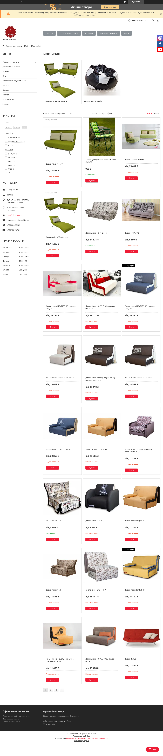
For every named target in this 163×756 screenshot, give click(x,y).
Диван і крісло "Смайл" (135, 159)
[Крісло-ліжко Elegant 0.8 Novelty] (62, 355)
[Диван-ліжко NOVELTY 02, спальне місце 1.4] (102, 283)
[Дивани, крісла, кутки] (62, 79)
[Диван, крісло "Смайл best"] (62, 214)
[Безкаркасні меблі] (102, 79)
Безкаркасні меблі (93, 101)
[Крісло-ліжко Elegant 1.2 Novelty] (141, 355)
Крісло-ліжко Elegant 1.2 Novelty (138, 377)
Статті (5, 76)
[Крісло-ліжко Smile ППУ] (102, 567)
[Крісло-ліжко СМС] (62, 498)
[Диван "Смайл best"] (62, 141)
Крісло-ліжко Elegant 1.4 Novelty (59, 449)
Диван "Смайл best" (54, 164)
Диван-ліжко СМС (53, 590)
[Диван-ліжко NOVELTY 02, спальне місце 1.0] (102, 636)
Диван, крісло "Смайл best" (57, 237)
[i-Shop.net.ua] (10, 32)
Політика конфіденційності (98, 738)
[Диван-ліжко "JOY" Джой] (102, 210)
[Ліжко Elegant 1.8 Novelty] (102, 426)
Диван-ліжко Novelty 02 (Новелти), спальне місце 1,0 (100, 378)
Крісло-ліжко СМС (54, 521)
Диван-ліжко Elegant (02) (135, 521)
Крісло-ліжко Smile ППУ (95, 590)
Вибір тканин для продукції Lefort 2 (57, 721)
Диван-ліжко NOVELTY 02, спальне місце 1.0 (100, 660)
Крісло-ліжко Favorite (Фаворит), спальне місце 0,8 (139, 450)
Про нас (6, 85)
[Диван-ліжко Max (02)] (102, 498)
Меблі (26, 46)
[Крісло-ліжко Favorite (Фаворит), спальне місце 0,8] (141, 426)
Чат (154, 749)
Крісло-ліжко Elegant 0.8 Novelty (59, 377)
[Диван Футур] (141, 636)
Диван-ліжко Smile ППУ (135, 590)
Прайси (6, 95)
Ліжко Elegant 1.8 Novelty (96, 449)
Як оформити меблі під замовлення (17, 716)
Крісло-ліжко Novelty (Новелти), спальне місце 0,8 (60, 660)
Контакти (89, 33)
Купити (52, 182)
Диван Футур (130, 659)
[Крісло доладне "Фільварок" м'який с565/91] (102, 137)
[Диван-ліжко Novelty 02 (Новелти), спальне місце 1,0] (102, 355)
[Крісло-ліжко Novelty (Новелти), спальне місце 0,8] (62, 636)
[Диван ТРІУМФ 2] (141, 210)
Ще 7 (9, 172)
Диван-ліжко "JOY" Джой (96, 233)
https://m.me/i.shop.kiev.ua (18, 220)
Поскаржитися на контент (76, 738)
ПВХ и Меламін (49, 724)
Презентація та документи (14, 80)
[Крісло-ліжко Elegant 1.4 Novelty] (62, 426)
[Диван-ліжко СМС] (62, 567)
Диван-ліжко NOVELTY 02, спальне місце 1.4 (100, 307)
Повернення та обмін (11, 722)
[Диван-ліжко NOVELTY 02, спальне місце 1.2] (62, 283)
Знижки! (6, 104)
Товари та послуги (68, 33)
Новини (6, 71)
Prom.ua (94, 733)
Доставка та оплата (108, 33)
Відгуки (6, 90)
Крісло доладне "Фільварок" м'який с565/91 (100, 160)
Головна (49, 33)
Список (157, 113)
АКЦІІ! (126, 33)
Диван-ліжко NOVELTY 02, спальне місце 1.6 (140, 307)
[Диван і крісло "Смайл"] (141, 137)
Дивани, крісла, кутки (56, 101)
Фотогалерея (8, 99)
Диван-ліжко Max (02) (94, 521)
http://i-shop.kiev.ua (15, 215)
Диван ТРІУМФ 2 (132, 233)
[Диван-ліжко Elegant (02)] (141, 498)
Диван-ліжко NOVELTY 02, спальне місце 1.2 (61, 307)
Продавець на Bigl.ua (81, 736)
